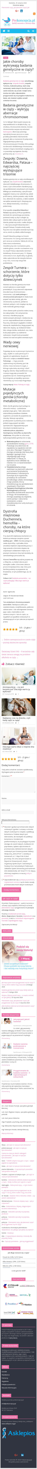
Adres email (6, 810)
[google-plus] (17, 11)
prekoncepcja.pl (21, 73)
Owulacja (10, 1233)
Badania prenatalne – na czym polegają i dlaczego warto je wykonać (17, 580)
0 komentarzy (6, 1038)
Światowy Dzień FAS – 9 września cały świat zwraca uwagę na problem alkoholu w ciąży (18, 654)
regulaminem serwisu (11, 882)
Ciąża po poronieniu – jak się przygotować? (19, 1241)
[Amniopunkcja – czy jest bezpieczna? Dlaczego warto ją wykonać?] (18, 669)
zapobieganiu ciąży (15, 921)
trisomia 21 (19, 154)
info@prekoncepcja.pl (9, 1404)
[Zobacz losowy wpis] (33, 31)
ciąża (5, 58)
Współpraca (6, 1375)
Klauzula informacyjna (9, 1388)
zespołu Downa (18, 83)
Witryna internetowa (9, 820)
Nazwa (4, 798)
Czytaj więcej (13, 1338)
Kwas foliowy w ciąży (21, 384)
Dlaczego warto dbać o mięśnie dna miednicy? (18, 748)
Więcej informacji (7, 1133)
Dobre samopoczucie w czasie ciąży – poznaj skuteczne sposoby (18, 641)
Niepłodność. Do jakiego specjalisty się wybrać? (17, 1230)
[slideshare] (22, 11)
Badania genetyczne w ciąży (13, 81)
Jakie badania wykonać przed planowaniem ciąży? (18, 1006)
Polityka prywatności (8, 1384)
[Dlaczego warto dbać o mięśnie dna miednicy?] (18, 728)
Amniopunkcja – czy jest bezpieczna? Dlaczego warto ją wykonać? (16, 689)
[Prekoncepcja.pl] (4, 31)
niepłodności (27, 916)
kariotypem (7, 132)
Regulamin (5, 1381)
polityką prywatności (27, 880)
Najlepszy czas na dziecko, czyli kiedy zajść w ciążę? (16, 719)
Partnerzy (5, 1378)
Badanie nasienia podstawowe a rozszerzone (20, 1046)
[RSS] (34, 14)
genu (29, 444)
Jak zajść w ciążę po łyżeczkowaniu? (19, 1145)
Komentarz (6, 776)
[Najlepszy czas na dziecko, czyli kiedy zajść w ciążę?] (18, 699)
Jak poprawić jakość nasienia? (21, 1020)
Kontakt (4, 1372)
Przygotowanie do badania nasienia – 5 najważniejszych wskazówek (21, 1073)
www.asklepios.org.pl (9, 1424)
